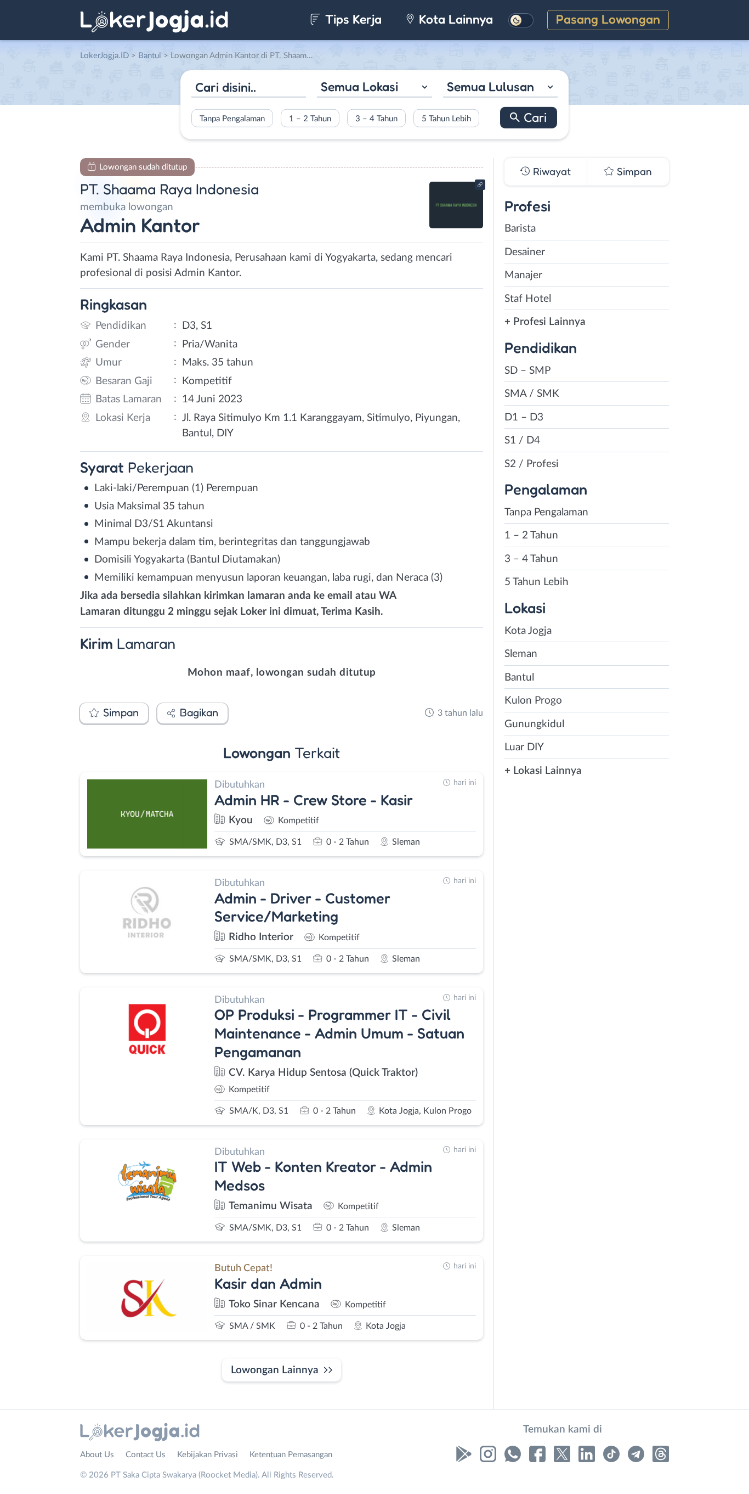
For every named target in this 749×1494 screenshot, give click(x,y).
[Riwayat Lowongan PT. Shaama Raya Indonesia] (456, 225)
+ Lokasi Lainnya (543, 771)
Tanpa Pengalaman (232, 118)
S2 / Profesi (531, 464)
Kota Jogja (528, 631)
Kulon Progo (533, 700)
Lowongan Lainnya (275, 1370)
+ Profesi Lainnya (545, 322)
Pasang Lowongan (608, 19)
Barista (520, 228)
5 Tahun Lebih (446, 118)
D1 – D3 (523, 417)
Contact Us (146, 1455)
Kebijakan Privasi (207, 1455)
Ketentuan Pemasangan (290, 1455)
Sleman (520, 654)
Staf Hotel (527, 299)
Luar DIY (524, 747)
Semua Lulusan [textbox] (490, 86)
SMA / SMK (531, 394)
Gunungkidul (534, 724)
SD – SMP (527, 371)
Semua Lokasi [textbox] (359, 86)
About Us (97, 1455)
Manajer (523, 275)
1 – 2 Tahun (310, 118)
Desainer (524, 252)
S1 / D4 (522, 440)
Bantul (519, 677)
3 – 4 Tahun (376, 118)
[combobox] (374, 88)
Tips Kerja (352, 19)
